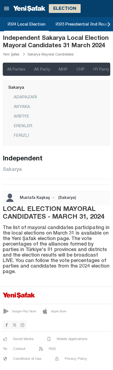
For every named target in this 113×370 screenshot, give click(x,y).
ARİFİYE (21, 115)
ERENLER (23, 125)
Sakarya (16, 87)
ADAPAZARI (25, 96)
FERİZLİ (21, 135)
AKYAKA (22, 106)
